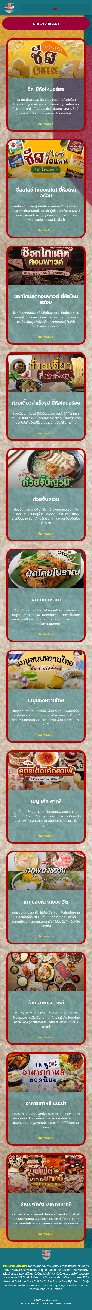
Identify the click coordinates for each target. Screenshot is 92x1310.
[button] (55, 7)
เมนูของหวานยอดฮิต (46, 902)
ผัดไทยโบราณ (46, 600)
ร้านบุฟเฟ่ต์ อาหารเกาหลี (46, 1204)
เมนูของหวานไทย (46, 700)
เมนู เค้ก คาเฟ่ (46, 801)
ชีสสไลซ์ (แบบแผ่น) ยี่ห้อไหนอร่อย (46, 193)
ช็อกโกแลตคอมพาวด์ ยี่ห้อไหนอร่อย (46, 299)
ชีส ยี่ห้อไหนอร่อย (46, 89)
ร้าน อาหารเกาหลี (46, 1002)
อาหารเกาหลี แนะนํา (46, 1103)
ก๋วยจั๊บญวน (46, 499)
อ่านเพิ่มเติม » (46, 124)
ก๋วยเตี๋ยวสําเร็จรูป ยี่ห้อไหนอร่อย (46, 403)
